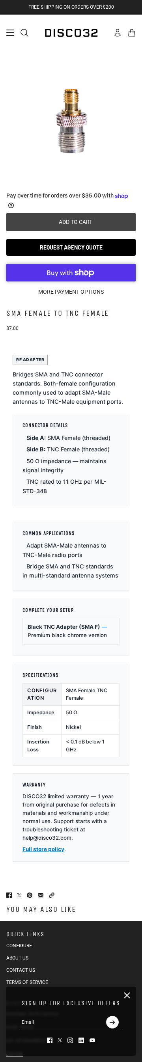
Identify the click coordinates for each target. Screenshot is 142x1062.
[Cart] (132, 33)
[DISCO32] (71, 33)
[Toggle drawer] (10, 33)
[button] (51, 895)
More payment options (71, 292)
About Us (17, 958)
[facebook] (49, 1040)
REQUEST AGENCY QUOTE (71, 247)
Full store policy (43, 849)
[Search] (24, 33)
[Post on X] (19, 895)
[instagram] (70, 1040)
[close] (127, 995)
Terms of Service (27, 982)
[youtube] (92, 1040)
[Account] (117, 33)
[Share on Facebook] (9, 895)
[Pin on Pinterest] (29, 895)
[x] (60, 1040)
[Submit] (112, 1022)
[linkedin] (81, 1040)
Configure (19, 945)
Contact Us (20, 970)
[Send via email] (40, 895)
